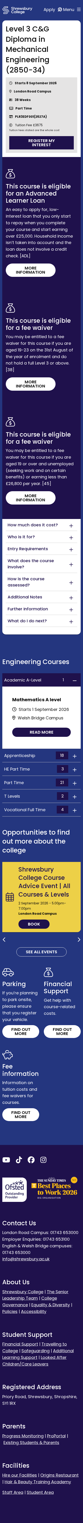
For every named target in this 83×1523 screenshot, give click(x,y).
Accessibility (33, 1311)
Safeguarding (35, 1351)
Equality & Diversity (50, 1305)
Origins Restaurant (59, 1475)
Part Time (34, 782)
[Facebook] (31, 1161)
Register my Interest (41, 143)
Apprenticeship (34, 755)
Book (34, 924)
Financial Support (20, 1344)
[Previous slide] (4, 940)
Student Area (40, 1492)
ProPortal (56, 1436)
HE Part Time (34, 769)
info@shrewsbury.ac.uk (26, 1259)
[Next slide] (79, 940)
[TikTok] (19, 1161)
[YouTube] (6, 1161)
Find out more (20, 1031)
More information (30, 270)
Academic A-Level (34, 680)
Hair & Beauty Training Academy (38, 1482)
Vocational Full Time (34, 810)
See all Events (41, 952)
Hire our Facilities (19, 1475)
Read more (41, 732)
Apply (50, 9)
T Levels (34, 796)
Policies (10, 1311)
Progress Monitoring (23, 1436)
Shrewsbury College (22, 1292)
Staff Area (12, 1492)
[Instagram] (43, 1161)
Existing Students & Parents (31, 1442)
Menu (69, 9)
